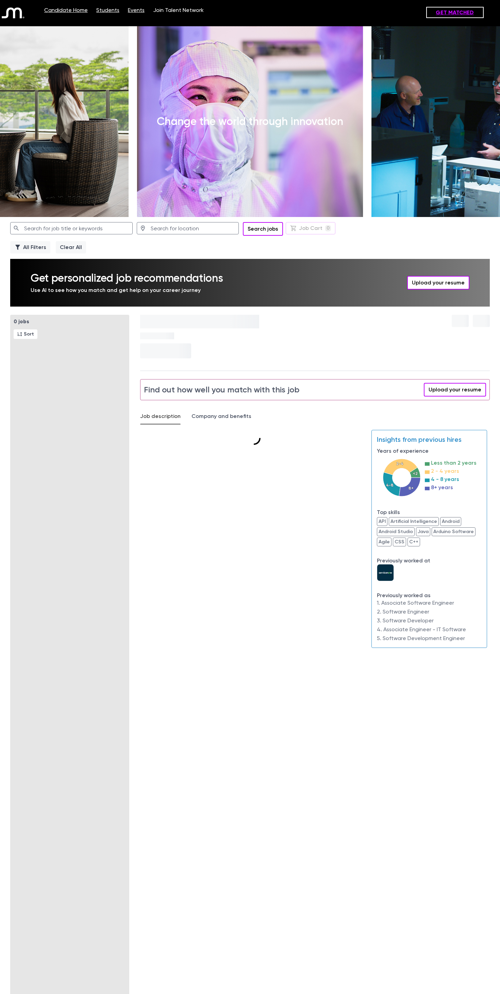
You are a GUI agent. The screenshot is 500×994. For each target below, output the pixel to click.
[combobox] (71, 228)
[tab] (163, 416)
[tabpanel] (315, 539)
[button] (25, 334)
